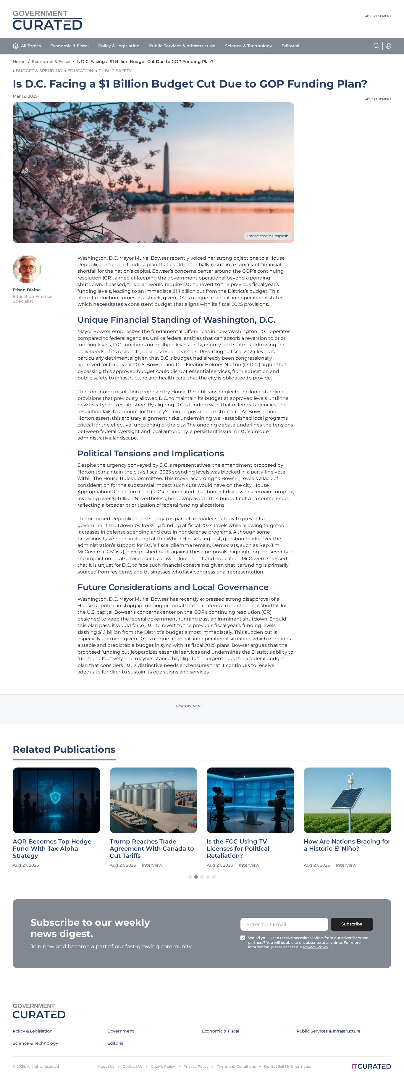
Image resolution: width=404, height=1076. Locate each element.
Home (19, 61)
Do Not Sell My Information (288, 1066)
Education (80, 70)
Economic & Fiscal (69, 46)
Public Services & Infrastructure (182, 46)
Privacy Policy (196, 1066)
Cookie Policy (163, 1066)
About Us (106, 1066)
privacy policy (315, 947)
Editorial (290, 46)
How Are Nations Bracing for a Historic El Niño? (347, 845)
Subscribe (352, 924)
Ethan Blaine (27, 290)
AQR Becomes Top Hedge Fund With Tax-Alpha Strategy (52, 848)
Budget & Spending (39, 70)
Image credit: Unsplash (267, 236)
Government (120, 1031)
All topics (31, 46)
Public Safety (115, 70)
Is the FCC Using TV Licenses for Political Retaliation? (238, 848)
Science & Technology (248, 46)
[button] (190, 877)
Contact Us (133, 1066)
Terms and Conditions (236, 1066)
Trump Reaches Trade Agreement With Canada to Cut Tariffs (152, 848)
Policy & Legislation (119, 46)
